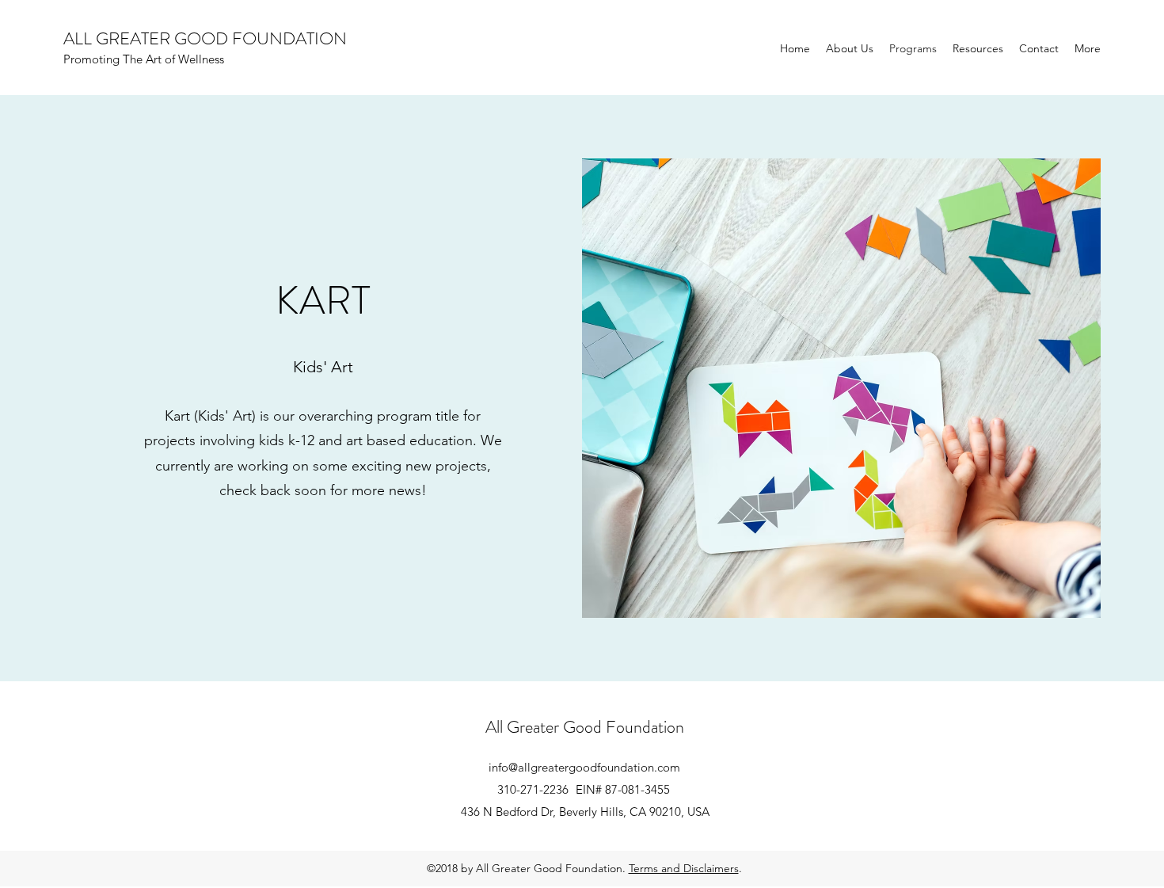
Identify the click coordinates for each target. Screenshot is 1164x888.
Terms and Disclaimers (684, 868)
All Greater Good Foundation (584, 727)
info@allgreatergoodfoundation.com (584, 767)
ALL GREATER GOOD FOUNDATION (205, 38)
